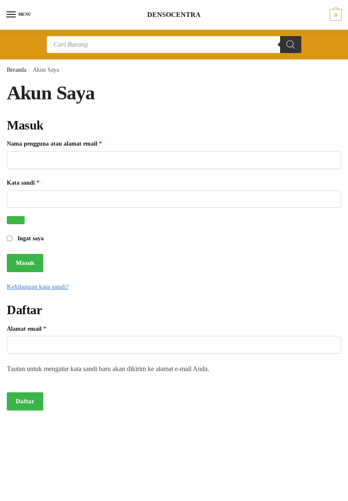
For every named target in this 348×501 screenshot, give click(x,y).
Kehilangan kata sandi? (38, 286)
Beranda (16, 70)
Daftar (25, 401)
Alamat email (34, 328)
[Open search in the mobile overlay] (174, 44)
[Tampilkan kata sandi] (16, 220)
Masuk (25, 262)
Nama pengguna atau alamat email (62, 143)
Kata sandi (31, 182)
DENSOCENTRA (174, 14)
